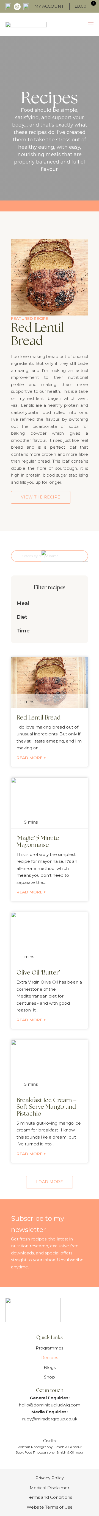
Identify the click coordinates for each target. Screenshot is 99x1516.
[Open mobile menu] (91, 24)
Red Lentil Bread (38, 717)
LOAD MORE (49, 1181)
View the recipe (41, 497)
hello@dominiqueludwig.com (49, 1405)
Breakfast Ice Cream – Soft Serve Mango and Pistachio (46, 1107)
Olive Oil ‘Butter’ (38, 972)
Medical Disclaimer (49, 1487)
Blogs (50, 1367)
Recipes (49, 1357)
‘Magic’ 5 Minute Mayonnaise (37, 841)
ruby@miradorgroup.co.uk (49, 1419)
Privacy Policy (49, 1477)
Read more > (31, 757)
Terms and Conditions (49, 1497)
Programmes (49, 1348)
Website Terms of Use (50, 1507)
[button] (49, 603)
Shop (49, 1377)
